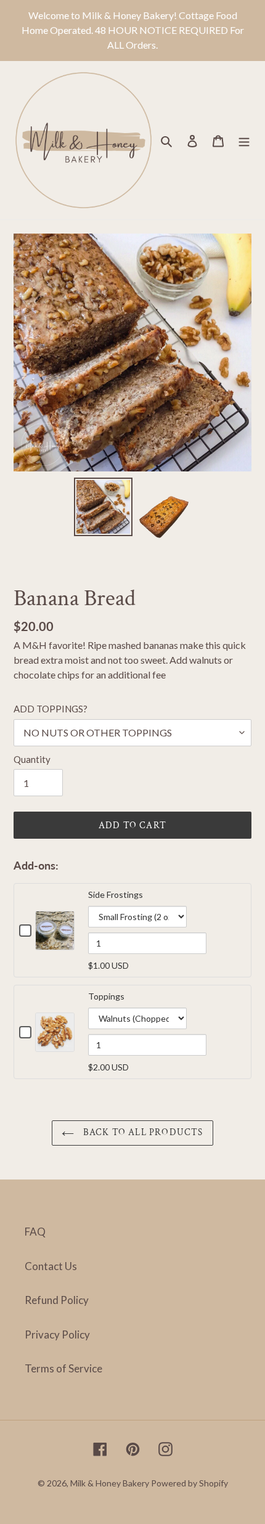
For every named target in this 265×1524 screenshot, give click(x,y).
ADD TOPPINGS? (51, 708)
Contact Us (51, 1266)
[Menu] (244, 140)
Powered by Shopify (189, 1483)
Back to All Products (141, 1132)
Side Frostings (115, 894)
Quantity (32, 759)
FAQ (35, 1231)
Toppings (106, 996)
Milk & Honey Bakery (109, 1483)
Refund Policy (57, 1300)
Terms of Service (63, 1368)
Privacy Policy (57, 1334)
